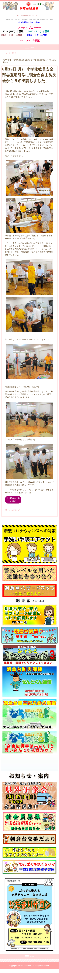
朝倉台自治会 (29, 7)
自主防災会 (12, 53)
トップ (5, 53)
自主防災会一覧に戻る (13, 499)
